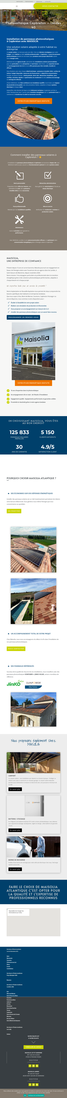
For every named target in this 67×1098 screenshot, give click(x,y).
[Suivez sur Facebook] (30, 1065)
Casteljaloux (10, 968)
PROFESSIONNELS (29, 1)
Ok (25, 1095)
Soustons (9, 997)
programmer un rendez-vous (23, 317)
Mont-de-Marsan (11, 993)
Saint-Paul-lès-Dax (11, 1008)
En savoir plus (15, 789)
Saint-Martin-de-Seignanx (13, 1020)
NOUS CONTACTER (16, 649)
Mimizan (9, 1016)
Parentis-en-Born (11, 999)
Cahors (8, 1034)
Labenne (9, 1002)
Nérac (8, 964)
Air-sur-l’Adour (10, 1018)
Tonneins (9, 960)
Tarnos (8, 1010)
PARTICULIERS (19, 1)
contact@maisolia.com (33, 1062)
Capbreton (9, 1012)
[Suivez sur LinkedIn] (37, 1065)
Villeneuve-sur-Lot (11, 962)
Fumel (8, 966)
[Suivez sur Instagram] (33, 1065)
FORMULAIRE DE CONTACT (33, 1047)
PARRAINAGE (39, 1)
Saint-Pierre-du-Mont (12, 995)
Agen (8, 956)
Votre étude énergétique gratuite (33, 101)
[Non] (65, 1093)
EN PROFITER (14, 511)
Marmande (9, 958)
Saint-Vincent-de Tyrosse (13, 1014)
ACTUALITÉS (48, 1)
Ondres (9, 1004)
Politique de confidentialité (36, 1095)
